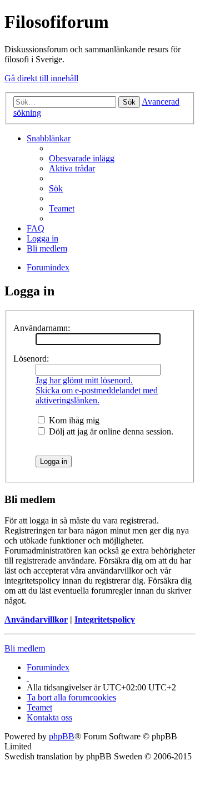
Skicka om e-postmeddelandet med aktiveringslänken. (97, 395)
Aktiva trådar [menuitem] (72, 168)
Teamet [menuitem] (61, 208)
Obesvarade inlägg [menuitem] (81, 158)
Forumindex (48, 667)
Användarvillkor (36, 619)
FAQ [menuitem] (35, 228)
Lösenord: (31, 358)
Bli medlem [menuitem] (47, 248)
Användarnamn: (41, 328)
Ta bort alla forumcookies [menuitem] (71, 697)
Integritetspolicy (104, 619)
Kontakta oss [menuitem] (49, 717)
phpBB (61, 736)
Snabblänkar (49, 138)
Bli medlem (24, 648)
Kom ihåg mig (73, 420)
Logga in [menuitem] (42, 238)
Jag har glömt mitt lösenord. (84, 380)
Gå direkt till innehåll (41, 78)
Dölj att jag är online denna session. (110, 431)
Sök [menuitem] (56, 188)
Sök (129, 102)
